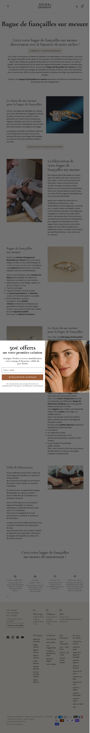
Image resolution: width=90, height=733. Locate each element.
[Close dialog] (87, 342)
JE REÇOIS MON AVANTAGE (22, 377)
